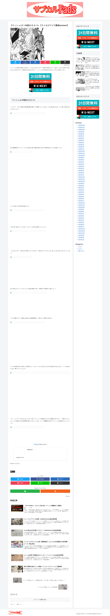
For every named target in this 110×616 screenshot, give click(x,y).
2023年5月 (81, 192)
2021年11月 (81, 231)
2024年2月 (81, 172)
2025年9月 (81, 131)
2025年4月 (81, 142)
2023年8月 (81, 185)
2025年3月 (81, 144)
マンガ (13, 471)
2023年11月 (81, 179)
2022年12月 (81, 202)
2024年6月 (81, 164)
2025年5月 (81, 140)
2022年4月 (81, 220)
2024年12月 (81, 151)
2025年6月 (81, 138)
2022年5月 (81, 218)
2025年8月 (81, 133)
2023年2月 (81, 198)
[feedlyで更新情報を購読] (25, 491)
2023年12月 (81, 177)
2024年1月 (81, 174)
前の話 (36, 444)
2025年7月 (81, 136)
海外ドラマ (81, 251)
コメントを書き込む (40, 599)
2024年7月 (81, 162)
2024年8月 (81, 159)
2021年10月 (81, 233)
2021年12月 (81, 228)
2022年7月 (81, 213)
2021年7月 (81, 239)
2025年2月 (81, 146)
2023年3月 (81, 196)
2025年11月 (81, 127)
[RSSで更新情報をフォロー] (55, 491)
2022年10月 (81, 207)
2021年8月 (81, 237)
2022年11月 (81, 205)
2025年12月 (81, 125)
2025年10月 (81, 129)
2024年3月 (81, 170)
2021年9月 (81, 235)
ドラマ (80, 246)
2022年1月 (81, 226)
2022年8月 (81, 211)
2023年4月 (81, 194)
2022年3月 (81, 222)
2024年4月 (81, 168)
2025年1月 (81, 149)
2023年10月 (81, 181)
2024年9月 (81, 157)
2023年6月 (81, 190)
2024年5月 (81, 166)
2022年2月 (81, 224)
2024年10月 (81, 155)
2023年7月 (81, 187)
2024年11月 (81, 153)
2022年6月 (81, 215)
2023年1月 (81, 200)
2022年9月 (81, 209)
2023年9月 (81, 183)
